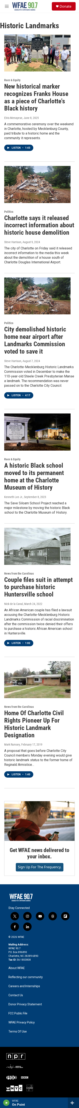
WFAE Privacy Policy (21, 1022)
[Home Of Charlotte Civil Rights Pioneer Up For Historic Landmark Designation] (37, 679)
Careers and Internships (24, 986)
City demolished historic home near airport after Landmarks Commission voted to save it (35, 340)
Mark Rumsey (12, 744)
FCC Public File (17, 1013)
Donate (65, 6)
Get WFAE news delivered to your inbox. (39, 853)
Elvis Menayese (13, 118)
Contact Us (15, 995)
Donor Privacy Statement (25, 1004)
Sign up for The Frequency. (39, 867)
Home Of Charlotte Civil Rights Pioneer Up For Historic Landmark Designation (34, 724)
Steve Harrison (12, 242)
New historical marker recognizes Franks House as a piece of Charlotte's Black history (36, 97)
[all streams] (73, 1102)
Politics (8, 211)
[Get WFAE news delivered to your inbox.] (39, 821)
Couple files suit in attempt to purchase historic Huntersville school (38, 587)
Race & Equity (12, 80)
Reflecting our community (25, 977)
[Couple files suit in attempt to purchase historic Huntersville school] (37, 546)
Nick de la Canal (13, 604)
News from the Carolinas (19, 573)
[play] (6, 1103)
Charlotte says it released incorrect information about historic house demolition (39, 225)
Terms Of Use (17, 1031)
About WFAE (16, 968)
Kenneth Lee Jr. (13, 497)
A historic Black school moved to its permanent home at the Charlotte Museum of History (34, 476)
